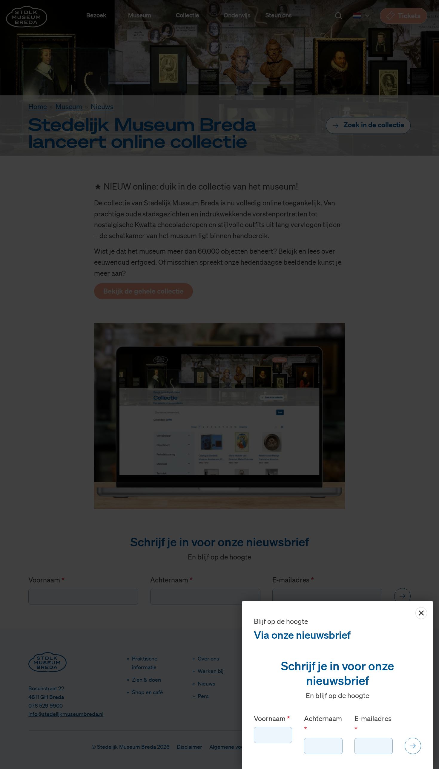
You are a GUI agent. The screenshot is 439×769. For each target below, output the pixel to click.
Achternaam (323, 718)
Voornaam (270, 718)
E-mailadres (373, 718)
